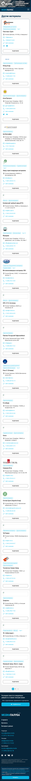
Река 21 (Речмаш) (8, 370)
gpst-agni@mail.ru (9, 105)
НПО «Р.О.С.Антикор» (9, 303)
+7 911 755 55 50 (9, 146)
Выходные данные (7, 726)
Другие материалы (7, 63)
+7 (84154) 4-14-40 (10, 674)
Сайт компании (9, 43)
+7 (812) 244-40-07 (10, 543)
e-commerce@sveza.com (11, 443)
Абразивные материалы (9, 530)
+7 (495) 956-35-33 (10, 641)
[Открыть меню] (28, 9)
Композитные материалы (9, 29)
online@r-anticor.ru (10, 310)
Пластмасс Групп (8, 31)
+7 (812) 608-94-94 (10, 108)
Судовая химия (7, 268)
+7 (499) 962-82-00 (10, 511)
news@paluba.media (7, 733)
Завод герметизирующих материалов (14, 170)
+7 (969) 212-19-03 (7, 743)
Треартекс (6, 600)
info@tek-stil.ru (9, 475)
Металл (5, 200)
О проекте (4, 720)
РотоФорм (6, 403)
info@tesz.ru (8, 575)
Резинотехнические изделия (10, 563)
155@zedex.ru (9, 37)
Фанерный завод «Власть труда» (13, 664)
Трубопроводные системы (20, 63)
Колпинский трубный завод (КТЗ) (13, 203)
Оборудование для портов (9, 26)
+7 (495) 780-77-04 (10, 611)
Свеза (4, 435)
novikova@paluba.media (9, 748)
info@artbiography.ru (10, 143)
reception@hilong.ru (10, 73)
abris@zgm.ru (8, 178)
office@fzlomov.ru (9, 671)
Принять (15, 777)
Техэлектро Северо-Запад (11, 568)
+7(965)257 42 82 (9, 40)
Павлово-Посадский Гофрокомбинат (14, 335)
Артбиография (7, 134)
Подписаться (17, 704)
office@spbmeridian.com (11, 243)
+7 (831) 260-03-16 (10, 181)
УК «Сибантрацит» (8, 633)
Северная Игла (7, 468)
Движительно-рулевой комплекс (11, 365)
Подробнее (15, 51)
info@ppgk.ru (8, 343)
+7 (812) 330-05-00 (10, 213)
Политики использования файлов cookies (20, 771)
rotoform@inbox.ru (10, 410)
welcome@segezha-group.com (13, 508)
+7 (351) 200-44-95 (10, 313)
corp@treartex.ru (9, 608)
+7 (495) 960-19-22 (10, 346)
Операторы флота (7, 630)
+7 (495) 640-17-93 (10, 76)
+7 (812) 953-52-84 (10, 413)
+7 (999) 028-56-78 (7, 751)
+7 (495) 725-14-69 (10, 280)
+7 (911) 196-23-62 (7, 735)
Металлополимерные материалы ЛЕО (14, 270)
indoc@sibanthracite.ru (11, 639)
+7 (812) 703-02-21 (10, 478)
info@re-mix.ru (9, 540)
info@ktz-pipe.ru (9, 210)
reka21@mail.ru (9, 378)
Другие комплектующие (9, 95)
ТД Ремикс (6, 533)
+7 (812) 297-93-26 (10, 578)
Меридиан (6, 235)
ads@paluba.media (7, 741)
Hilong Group (6, 66)
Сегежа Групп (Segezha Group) (12, 500)
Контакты (4, 723)
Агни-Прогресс (7, 98)
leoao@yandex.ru (9, 278)
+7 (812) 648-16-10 (10, 446)
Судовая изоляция (21, 165)
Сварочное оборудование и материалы (12, 265)
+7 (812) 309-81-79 (10, 246)
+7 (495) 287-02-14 (10, 380)
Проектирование (7, 233)
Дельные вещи (16, 233)
